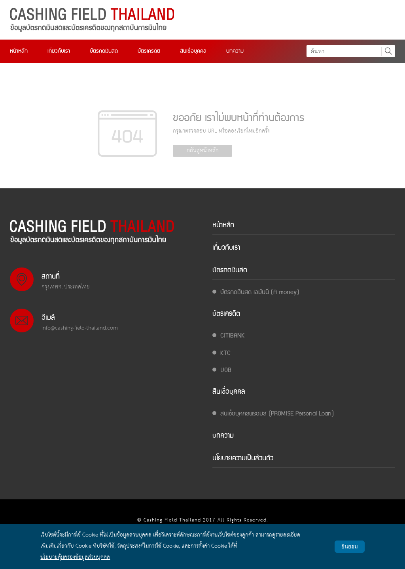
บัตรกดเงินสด (104, 51)
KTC (225, 353)
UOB (225, 371)
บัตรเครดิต (149, 51)
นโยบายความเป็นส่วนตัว (242, 458)
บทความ (235, 51)
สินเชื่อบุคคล (193, 51)
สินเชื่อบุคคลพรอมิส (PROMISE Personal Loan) (277, 414)
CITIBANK (232, 336)
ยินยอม (349, 547)
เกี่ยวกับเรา (58, 51)
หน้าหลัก (19, 51)
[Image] (92, 20)
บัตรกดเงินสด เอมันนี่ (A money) (259, 293)
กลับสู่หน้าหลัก (203, 150)
